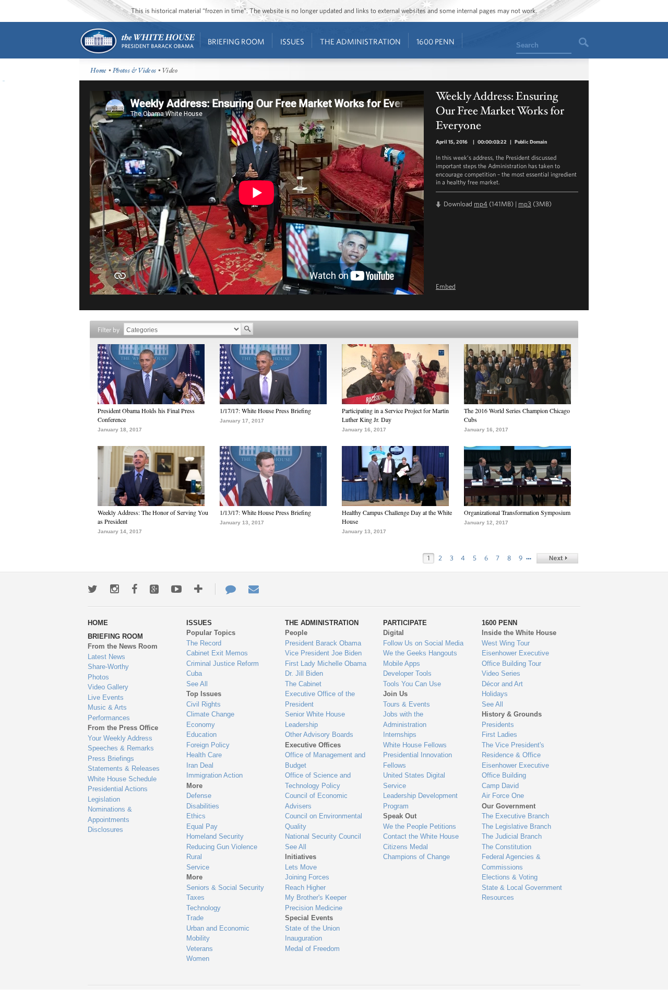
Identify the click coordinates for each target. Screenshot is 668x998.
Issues (292, 41)
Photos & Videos (135, 70)
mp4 (480, 204)
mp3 (524, 204)
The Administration (360, 41)
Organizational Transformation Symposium (517, 512)
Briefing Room (236, 41)
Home (137, 41)
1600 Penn (435, 41)
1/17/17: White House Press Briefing (265, 410)
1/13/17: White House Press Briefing (265, 512)
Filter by (109, 330)
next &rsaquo (557, 558)
